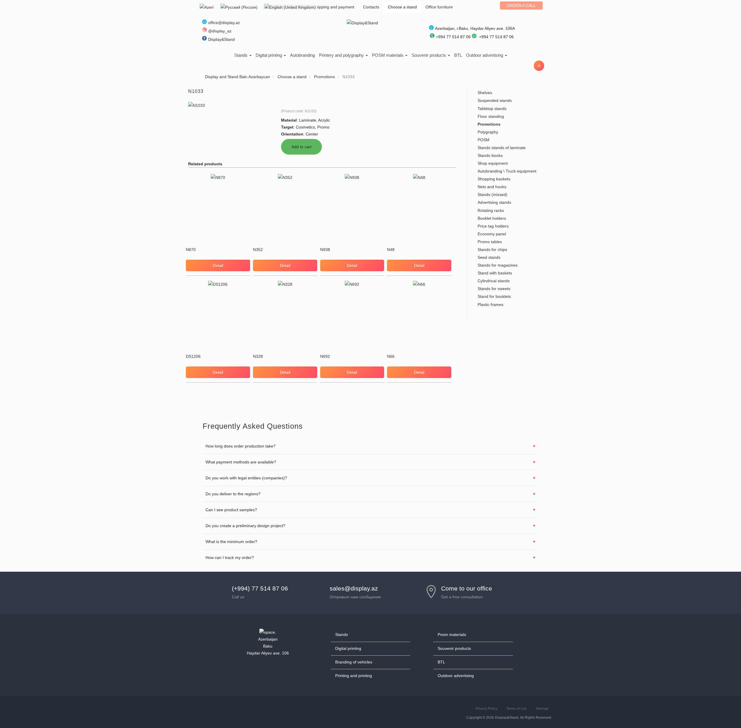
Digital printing (269, 55)
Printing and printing (353, 675)
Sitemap (542, 709)
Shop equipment (493, 163)
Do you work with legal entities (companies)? (246, 478)
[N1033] (196, 105)
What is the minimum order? (231, 541)
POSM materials (388, 55)
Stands (241, 55)
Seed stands (489, 257)
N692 (325, 356)
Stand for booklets (494, 296)
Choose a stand (402, 7)
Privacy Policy (487, 709)
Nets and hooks (492, 186)
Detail (218, 265)
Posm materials (452, 634)
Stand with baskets (495, 273)
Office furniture (439, 7)
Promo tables (490, 241)
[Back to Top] (723, 710)
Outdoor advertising (485, 55)
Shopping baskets (494, 179)
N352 (258, 249)
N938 (325, 249)
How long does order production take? (241, 446)
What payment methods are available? (241, 462)
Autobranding (302, 55)
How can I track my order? (230, 557)
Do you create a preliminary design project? (245, 525)
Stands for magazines (498, 265)
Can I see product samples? (231, 509)
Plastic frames (490, 304)
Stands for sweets (494, 288)
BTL (458, 55)
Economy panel (492, 234)
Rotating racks (491, 210)
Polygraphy (488, 132)
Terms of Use (516, 709)
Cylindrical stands (494, 280)
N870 (191, 249)
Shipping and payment (333, 7)
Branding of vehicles (353, 662)
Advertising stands (494, 202)
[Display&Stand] (362, 22)
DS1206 (193, 356)
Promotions (489, 124)
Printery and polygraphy (342, 55)
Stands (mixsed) (492, 194)
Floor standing (491, 116)
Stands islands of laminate (502, 147)
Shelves (485, 92)
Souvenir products (429, 55)
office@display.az (224, 22)
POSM (483, 139)
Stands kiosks (490, 155)
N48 (391, 249)
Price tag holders (493, 226)
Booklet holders (492, 218)
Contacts (371, 7)
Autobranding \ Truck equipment (507, 171)
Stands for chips (492, 249)
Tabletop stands (492, 108)
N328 (258, 356)
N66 (391, 356)
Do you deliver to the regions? (233, 494)
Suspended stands (495, 100)
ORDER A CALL (521, 5)
